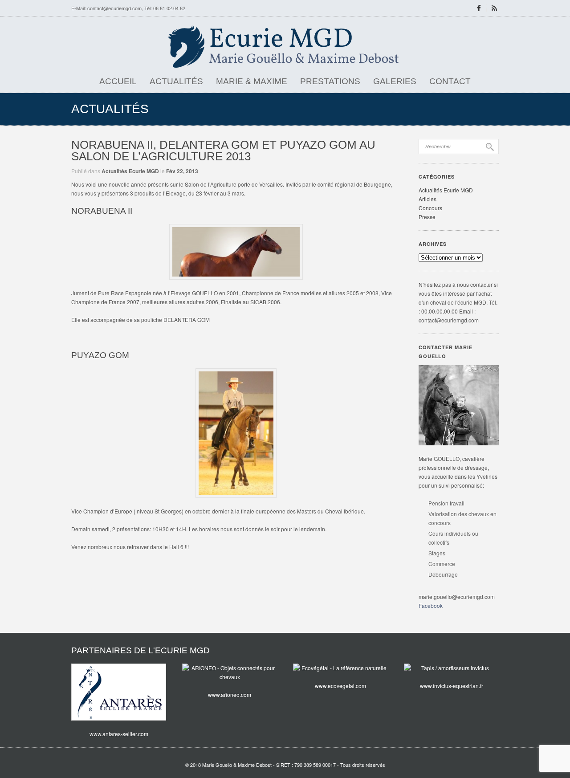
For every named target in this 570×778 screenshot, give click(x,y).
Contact (450, 81)
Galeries (394, 81)
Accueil (118, 81)
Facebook (431, 605)
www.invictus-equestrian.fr (451, 685)
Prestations (330, 81)
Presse (427, 216)
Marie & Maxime (251, 81)
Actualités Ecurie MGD (130, 171)
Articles (427, 199)
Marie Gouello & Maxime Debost (237, 764)
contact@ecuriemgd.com (114, 8)
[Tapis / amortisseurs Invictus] (451, 668)
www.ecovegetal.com (340, 685)
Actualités (176, 81)
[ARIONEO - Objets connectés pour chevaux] (229, 672)
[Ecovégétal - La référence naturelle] (340, 668)
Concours (430, 208)
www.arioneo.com (229, 694)
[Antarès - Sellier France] (118, 692)
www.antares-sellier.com (119, 733)
